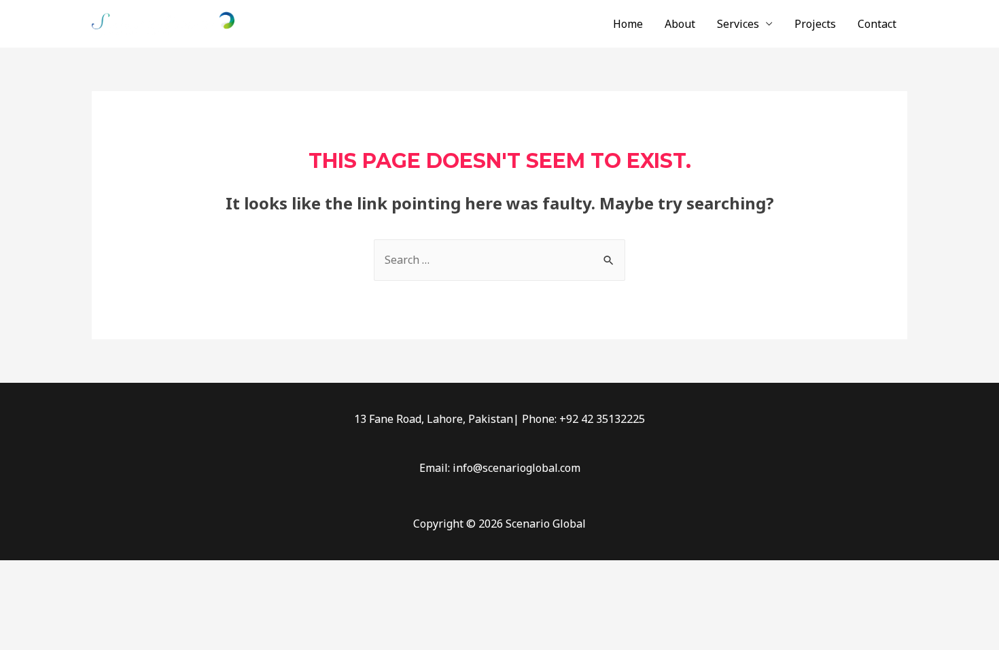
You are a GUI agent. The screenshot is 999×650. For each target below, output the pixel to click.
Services (738, 23)
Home (628, 23)
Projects (815, 23)
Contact (877, 23)
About (680, 23)
